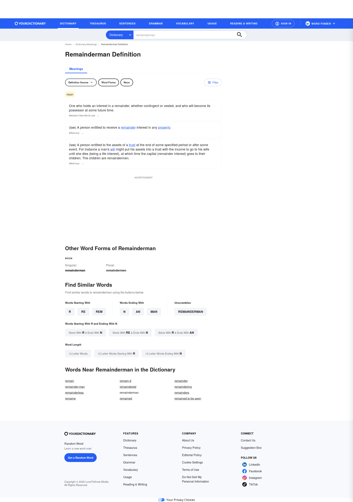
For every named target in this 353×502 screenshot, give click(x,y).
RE (83, 311)
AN (138, 311)
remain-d (125, 381)
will (112, 149)
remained (126, 398)
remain (69, 381)
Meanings (76, 69)
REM (99, 311)
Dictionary (116, 35)
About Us (188, 440)
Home (68, 44)
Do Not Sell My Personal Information (195, 479)
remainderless (74, 392)
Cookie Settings (192, 462)
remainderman (190, 311)
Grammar (129, 462)
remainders (181, 392)
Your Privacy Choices (180, 500)
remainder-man (75, 387)
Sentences (130, 455)
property (164, 127)
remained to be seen (187, 398)
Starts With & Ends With (85, 332)
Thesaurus (130, 447)
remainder (128, 127)
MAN (154, 311)
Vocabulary (130, 469)
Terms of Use (190, 469)
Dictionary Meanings (86, 44)
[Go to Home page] (30, 23)
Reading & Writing (135, 484)
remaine (70, 398)
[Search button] (241, 35)
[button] (283, 23)
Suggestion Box (251, 447)
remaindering (183, 387)
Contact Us (248, 440)
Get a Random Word (80, 457)
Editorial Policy (192, 455)
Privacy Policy (191, 447)
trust (132, 144)
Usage (127, 477)
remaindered (128, 387)
